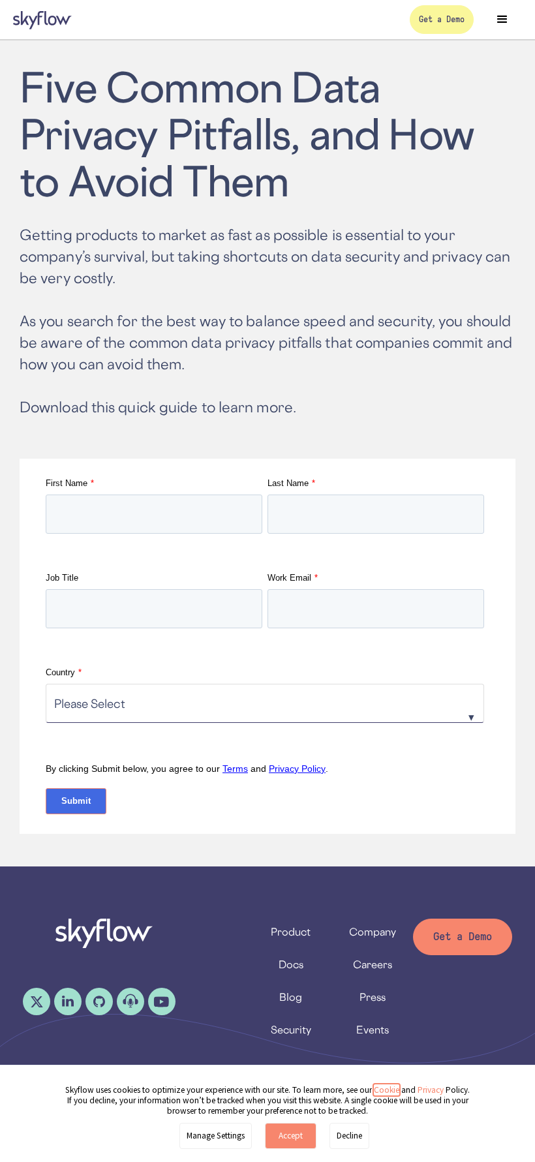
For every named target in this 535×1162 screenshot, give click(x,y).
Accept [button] (291, 1135)
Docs (291, 964)
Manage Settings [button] (216, 1135)
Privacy (432, 1089)
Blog (290, 996)
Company (372, 931)
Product (291, 931)
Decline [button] (349, 1135)
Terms (235, 768)
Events (372, 1029)
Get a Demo (462, 936)
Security (291, 1029)
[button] (502, 19)
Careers (372, 964)
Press (372, 996)
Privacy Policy (297, 768)
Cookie (386, 1089)
